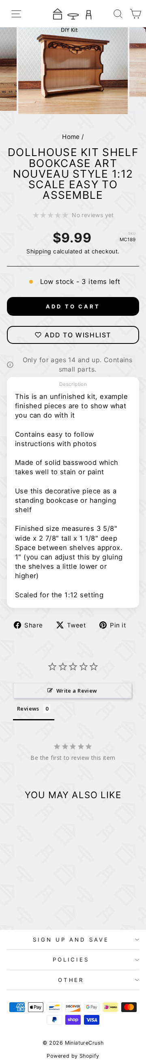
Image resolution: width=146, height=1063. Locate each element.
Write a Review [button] (76, 690)
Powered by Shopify (73, 1056)
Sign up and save (71, 939)
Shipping (38, 251)
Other (71, 980)
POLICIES (71, 959)
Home (71, 137)
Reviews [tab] (28, 708)
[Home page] (73, 13)
